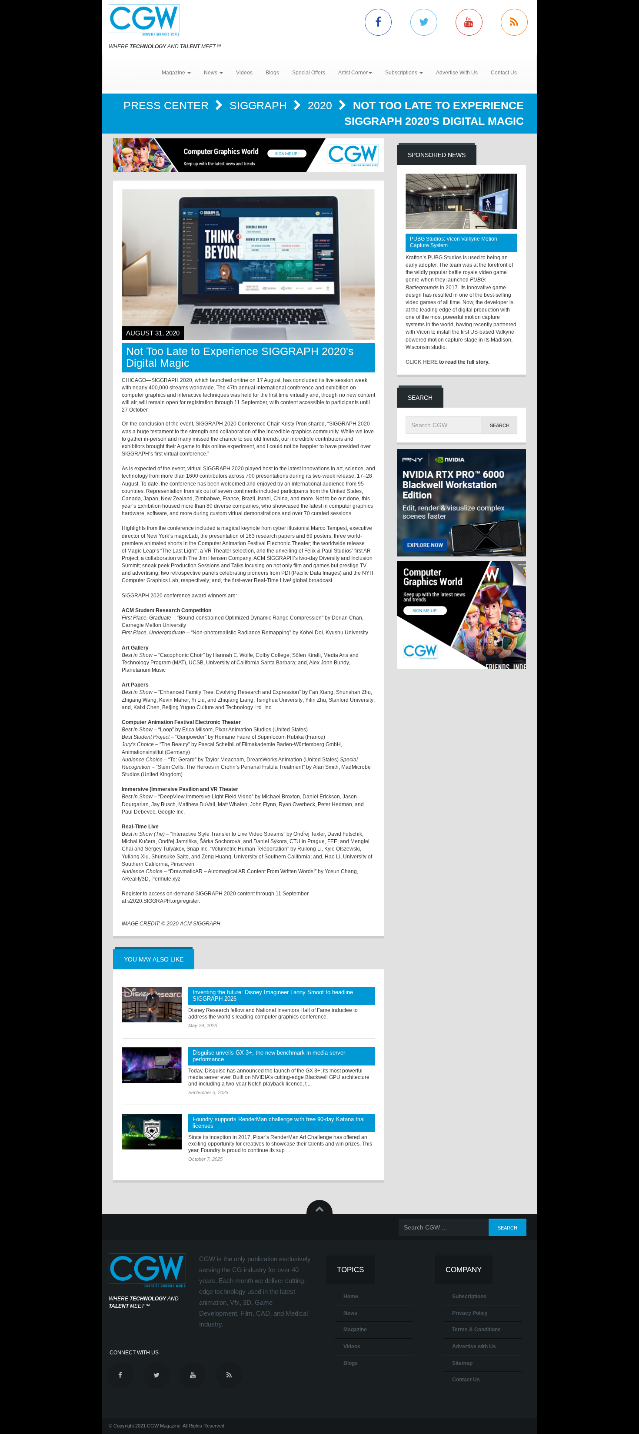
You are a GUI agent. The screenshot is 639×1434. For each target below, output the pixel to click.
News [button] (211, 73)
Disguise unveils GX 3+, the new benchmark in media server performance (269, 1055)
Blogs (272, 73)
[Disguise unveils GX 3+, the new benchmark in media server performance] (152, 1065)
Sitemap (462, 1363)
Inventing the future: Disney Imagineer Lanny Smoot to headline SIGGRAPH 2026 (273, 995)
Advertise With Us (457, 73)
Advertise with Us (474, 1347)
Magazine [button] (174, 73)
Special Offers (308, 73)
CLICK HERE (422, 362)
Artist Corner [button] (353, 73)
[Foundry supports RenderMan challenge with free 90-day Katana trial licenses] (152, 1131)
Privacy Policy (470, 1313)
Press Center (167, 105)
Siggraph (260, 105)
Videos (244, 73)
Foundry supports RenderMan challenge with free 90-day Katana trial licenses (279, 1122)
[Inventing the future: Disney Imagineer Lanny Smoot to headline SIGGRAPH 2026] (152, 1004)
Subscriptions (469, 1296)
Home (350, 1296)
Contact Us (504, 73)
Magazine (355, 1330)
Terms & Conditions (476, 1330)
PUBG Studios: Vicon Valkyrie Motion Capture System (453, 242)
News (350, 1313)
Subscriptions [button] (402, 73)
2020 (321, 105)
